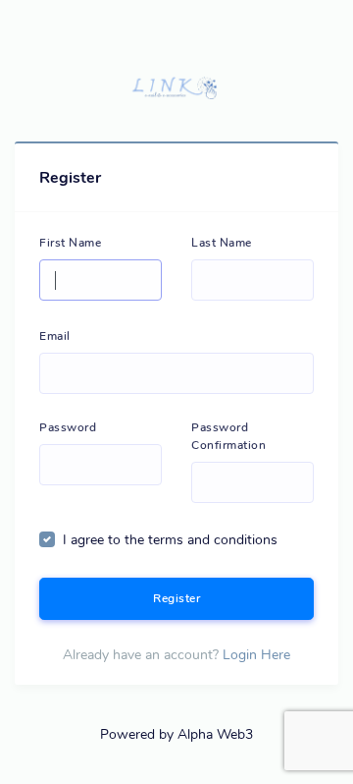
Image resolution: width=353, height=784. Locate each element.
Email (55, 336)
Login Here (256, 654)
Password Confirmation (228, 436)
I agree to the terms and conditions (170, 540)
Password (67, 427)
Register (176, 598)
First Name (70, 243)
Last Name (221, 243)
